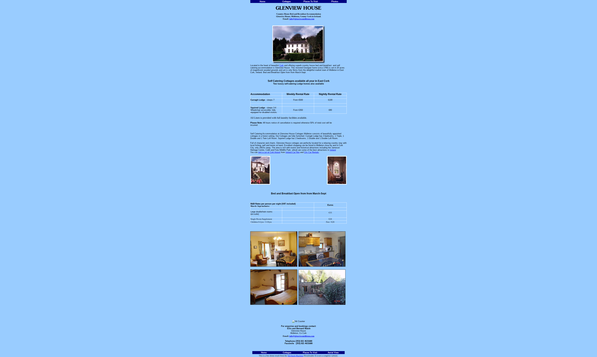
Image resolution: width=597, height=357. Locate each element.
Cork (281, 65)
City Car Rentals (311, 152)
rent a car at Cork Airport (269, 152)
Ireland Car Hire (293, 152)
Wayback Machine (295, 356)
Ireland (333, 150)
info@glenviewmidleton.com (301, 19)
